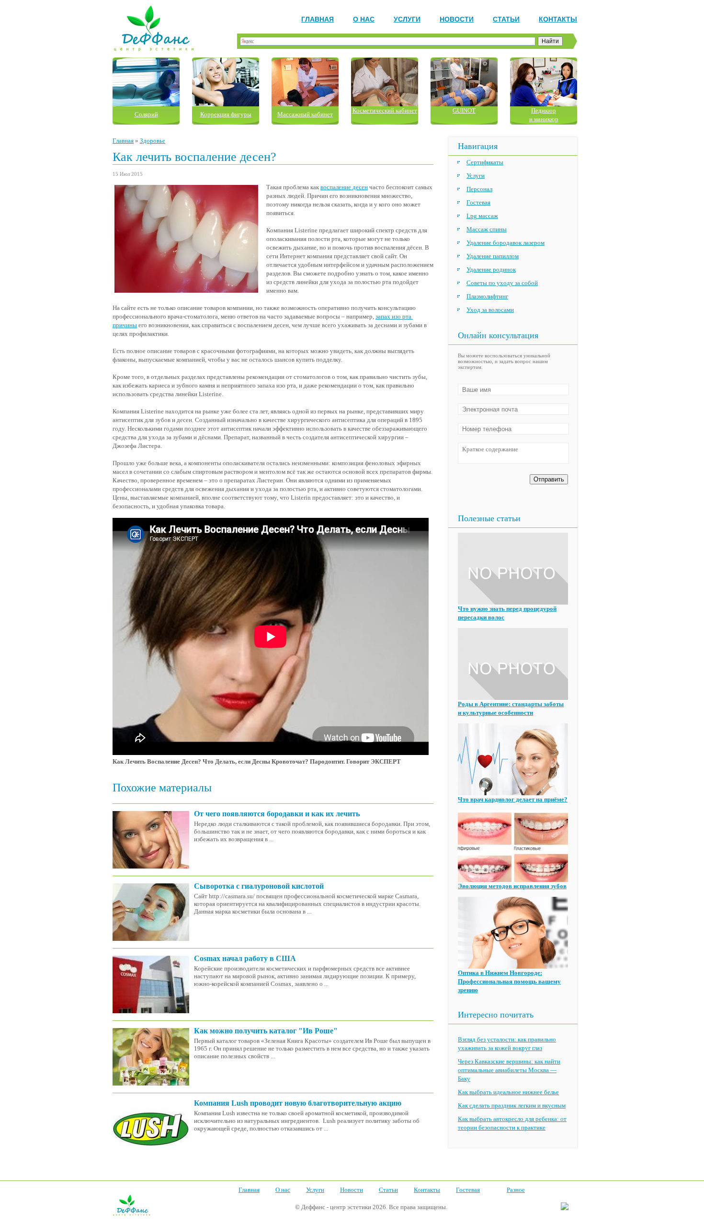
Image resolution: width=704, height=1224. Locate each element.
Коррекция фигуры (225, 114)
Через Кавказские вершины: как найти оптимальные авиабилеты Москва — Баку (509, 1070)
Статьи (506, 19)
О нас (364, 19)
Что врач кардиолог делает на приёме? (513, 799)
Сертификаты (484, 162)
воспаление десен (344, 187)
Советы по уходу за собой (502, 282)
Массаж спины (486, 229)
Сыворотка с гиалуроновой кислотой (259, 886)
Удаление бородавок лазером (505, 242)
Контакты (558, 19)
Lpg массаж (482, 215)
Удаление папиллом (492, 256)
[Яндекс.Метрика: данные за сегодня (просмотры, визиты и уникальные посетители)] (564, 1206)
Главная (317, 19)
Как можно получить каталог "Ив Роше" (266, 1031)
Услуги (407, 19)
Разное (516, 1189)
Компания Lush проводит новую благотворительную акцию (297, 1103)
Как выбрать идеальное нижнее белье (508, 1092)
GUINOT (464, 110)
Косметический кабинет (384, 110)
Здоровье (152, 140)
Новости (457, 19)
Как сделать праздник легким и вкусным (512, 1105)
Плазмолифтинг (487, 296)
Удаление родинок (491, 269)
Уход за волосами (490, 309)
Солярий (146, 114)
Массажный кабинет (305, 114)
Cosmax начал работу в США (245, 958)
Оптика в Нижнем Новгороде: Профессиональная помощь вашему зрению (509, 981)
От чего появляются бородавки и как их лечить (277, 814)
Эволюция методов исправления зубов (512, 886)
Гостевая (478, 202)
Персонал (479, 189)
